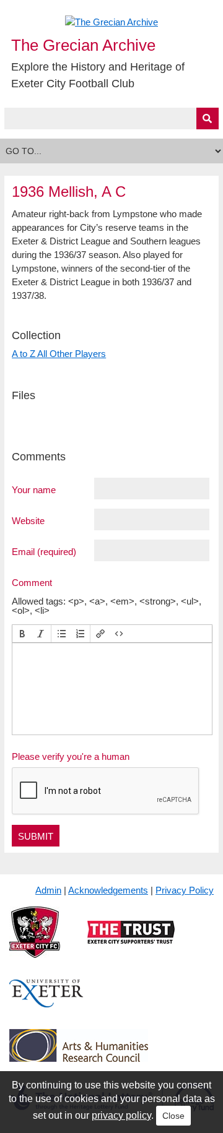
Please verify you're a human (70, 756)
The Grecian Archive (83, 45)
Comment (32, 582)
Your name (34, 489)
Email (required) (44, 551)
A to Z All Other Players (59, 353)
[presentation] (22, 633)
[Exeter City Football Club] (34, 942)
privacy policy (121, 1115)
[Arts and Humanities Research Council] (78, 1054)
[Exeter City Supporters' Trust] (131, 942)
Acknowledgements (108, 890)
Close (173, 1116)
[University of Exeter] (46, 1003)
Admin (48, 890)
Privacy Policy (184, 890)
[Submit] (207, 118)
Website (28, 520)
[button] (22, 633)
